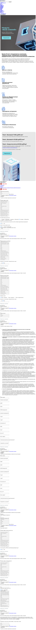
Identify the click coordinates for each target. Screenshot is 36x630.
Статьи (1, 5)
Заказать (2, 324)
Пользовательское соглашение (5, 187)
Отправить (2, 196)
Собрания (1, 10)
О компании (2, 185)
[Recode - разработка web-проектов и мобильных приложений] (3, 184)
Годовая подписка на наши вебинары (9, 147)
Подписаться (2, 627)
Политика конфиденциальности (15, 187)
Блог (1, 4)
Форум (1, 9)
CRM (1, 8)
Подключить (6, 37)
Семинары (1, 6)
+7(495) (3, 2)
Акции (1, 11)
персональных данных (12, 195)
